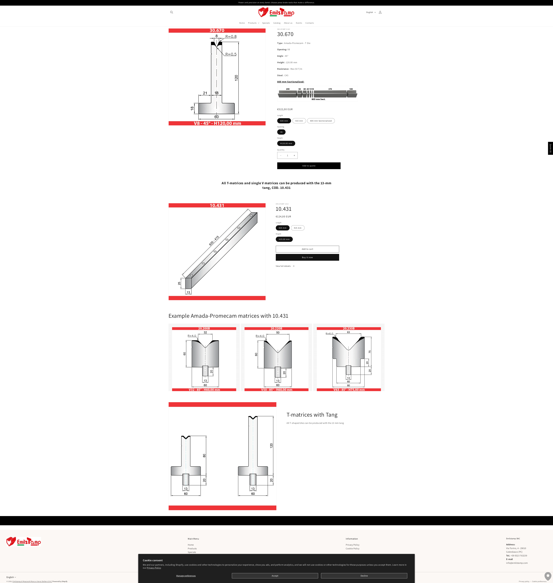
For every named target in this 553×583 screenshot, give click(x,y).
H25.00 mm (284, 239)
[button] (171, 12)
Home (191, 544)
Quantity (280, 150)
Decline (364, 575)
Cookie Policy (352, 548)
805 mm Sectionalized (321, 120)
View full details (283, 266)
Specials (192, 551)
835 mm (284, 120)
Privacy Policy (154, 567)
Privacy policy (524, 581)
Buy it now (307, 257)
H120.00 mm (286, 143)
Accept (275, 575)
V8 (281, 132)
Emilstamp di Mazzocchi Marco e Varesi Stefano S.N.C (32, 581)
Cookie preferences (539, 581)
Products (192, 548)
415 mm (299, 120)
